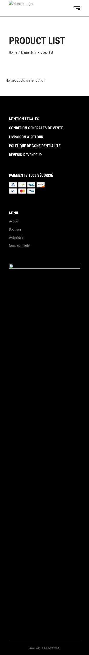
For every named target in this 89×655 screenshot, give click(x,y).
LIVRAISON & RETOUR (26, 137)
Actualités (16, 237)
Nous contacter (20, 245)
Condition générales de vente (36, 128)
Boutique (15, 229)
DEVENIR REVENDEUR (25, 155)
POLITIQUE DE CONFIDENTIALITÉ (35, 146)
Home (13, 52)
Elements (27, 52)
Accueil (14, 221)
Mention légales (24, 119)
